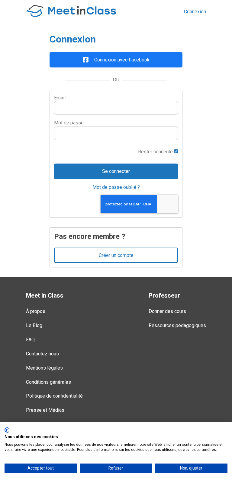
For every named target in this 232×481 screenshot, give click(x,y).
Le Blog (34, 325)
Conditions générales (48, 382)
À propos (35, 311)
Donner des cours (167, 311)
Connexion (195, 11)
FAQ (30, 339)
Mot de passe (69, 123)
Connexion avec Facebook (121, 60)
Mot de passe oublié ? (116, 187)
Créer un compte (116, 255)
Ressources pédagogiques (177, 325)
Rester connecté (156, 152)
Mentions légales (44, 368)
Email (60, 98)
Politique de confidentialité (54, 396)
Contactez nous (42, 354)
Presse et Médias (45, 410)
